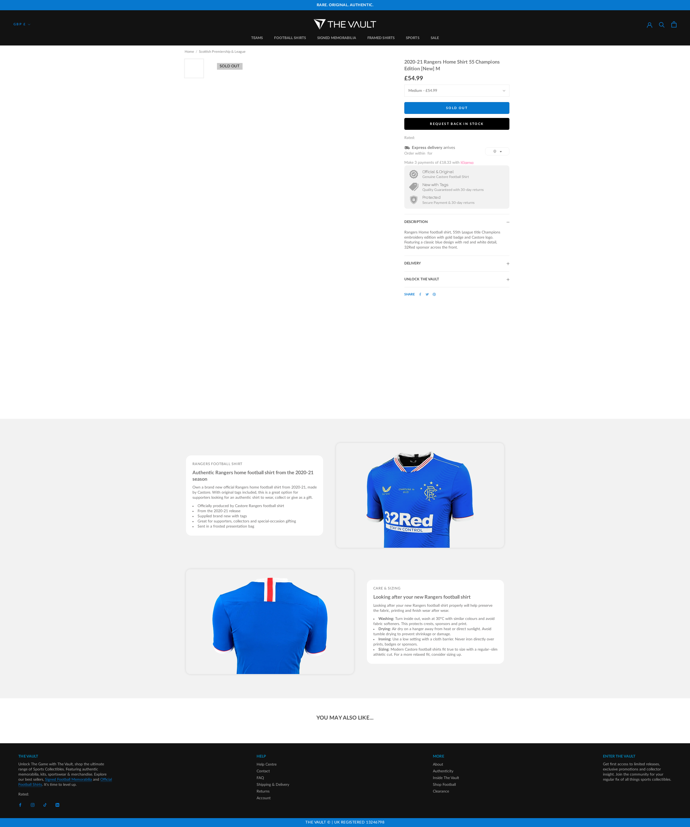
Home (189, 52)
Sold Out (457, 108)
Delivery (412, 263)
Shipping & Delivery (273, 785)
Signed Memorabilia (336, 38)
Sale (435, 38)
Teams (257, 38)
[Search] (662, 24)
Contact (263, 771)
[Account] (649, 24)
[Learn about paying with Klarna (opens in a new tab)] (467, 162)
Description (416, 222)
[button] (497, 151)
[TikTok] (45, 805)
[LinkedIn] (57, 805)
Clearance (441, 791)
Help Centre (267, 764)
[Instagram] (32, 805)
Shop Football (444, 785)
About (438, 764)
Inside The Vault (446, 778)
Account (264, 798)
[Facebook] (420, 294)
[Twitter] (427, 294)
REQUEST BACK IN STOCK (457, 123)
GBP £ (19, 24)
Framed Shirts (381, 38)
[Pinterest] (434, 294)
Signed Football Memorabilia (68, 779)
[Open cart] (674, 24)
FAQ (260, 778)
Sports (412, 38)
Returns (263, 791)
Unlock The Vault (421, 279)
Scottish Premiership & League (222, 52)
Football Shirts (290, 38)
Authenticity (443, 771)
